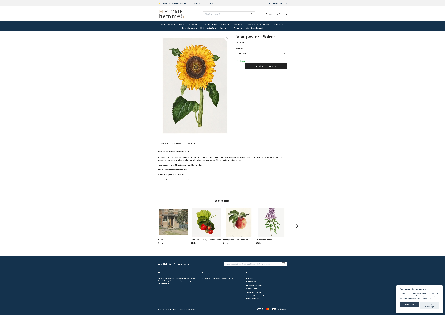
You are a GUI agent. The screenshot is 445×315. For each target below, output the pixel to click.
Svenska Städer (251, 289)
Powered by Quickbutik (186, 309)
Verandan (162, 239)
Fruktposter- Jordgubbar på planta (206, 239)
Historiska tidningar (208, 28)
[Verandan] (173, 222)
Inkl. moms (197, 3)
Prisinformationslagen (254, 285)
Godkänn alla (410, 305)
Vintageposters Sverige (188, 24)
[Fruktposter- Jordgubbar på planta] (206, 222)
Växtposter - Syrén (264, 239)
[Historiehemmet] (190, 13)
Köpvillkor (249, 278)
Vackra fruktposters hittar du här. (171, 174)
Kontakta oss (251, 282)
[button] (296, 226)
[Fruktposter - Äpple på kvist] (238, 222)
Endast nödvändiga (429, 306)
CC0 (188, 179)
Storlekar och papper (253, 292)
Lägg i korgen (267, 66)
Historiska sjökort (210, 24)
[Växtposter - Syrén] (271, 222)
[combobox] (261, 53)
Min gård (225, 24)
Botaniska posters (189, 28)
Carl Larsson (225, 28)
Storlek (239, 48)
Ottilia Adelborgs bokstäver (259, 24)
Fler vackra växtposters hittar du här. (172, 170)
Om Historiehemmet (254, 28)
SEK (211, 3)
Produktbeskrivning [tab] (171, 143)
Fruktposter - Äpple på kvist (235, 239)
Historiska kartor (166, 24)
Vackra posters (238, 24)
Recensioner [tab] (193, 143)
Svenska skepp (280, 24)
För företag (238, 28)
